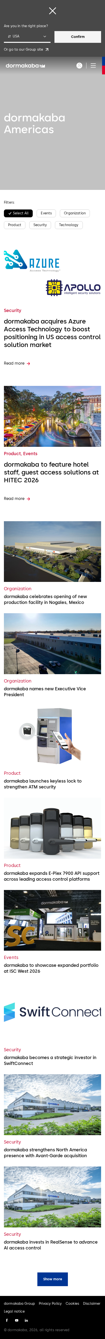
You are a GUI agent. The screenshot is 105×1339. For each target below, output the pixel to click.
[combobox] (27, 37)
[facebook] (7, 1320)
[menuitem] (25, 66)
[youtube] (16, 1320)
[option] (18, 213)
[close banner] (52, 11)
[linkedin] (26, 1320)
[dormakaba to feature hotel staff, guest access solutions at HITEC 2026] (52, 416)
